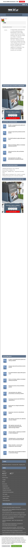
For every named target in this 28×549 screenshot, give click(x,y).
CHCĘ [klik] (22, 1)
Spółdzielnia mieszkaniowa (8, 492)
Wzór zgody (5, 494)
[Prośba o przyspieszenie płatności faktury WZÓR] (5, 362)
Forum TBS (4, 475)
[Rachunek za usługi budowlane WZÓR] (5, 408)
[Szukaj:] (14, 14)
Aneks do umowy (6, 496)
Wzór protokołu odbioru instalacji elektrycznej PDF (16, 145)
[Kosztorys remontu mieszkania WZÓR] (5, 414)
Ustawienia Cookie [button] (6, 546)
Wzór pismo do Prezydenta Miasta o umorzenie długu (17, 452)
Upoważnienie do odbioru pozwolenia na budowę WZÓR (15, 158)
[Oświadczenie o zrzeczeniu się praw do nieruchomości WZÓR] (5, 441)
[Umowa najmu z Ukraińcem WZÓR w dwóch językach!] (5, 434)
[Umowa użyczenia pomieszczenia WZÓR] (5, 368)
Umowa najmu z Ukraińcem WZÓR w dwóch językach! (17, 432)
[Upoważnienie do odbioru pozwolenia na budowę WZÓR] (5, 395)
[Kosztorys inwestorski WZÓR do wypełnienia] (5, 401)
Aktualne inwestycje (4, 473)
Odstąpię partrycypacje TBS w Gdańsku (10, 168)
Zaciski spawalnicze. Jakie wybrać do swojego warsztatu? (13, 512)
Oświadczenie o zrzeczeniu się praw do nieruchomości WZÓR (16, 439)
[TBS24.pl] (14, 9)
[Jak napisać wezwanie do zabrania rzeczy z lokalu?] (5, 421)
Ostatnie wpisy (7, 356)
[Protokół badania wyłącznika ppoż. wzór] (5, 375)
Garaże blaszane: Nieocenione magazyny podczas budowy (14, 534)
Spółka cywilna (5, 498)
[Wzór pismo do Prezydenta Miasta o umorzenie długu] (5, 454)
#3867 (24, 27)
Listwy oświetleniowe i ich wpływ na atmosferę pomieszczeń (14, 532)
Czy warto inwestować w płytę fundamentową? (11, 507)
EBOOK (3, 481)
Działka (4, 479)
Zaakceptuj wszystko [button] (16, 546)
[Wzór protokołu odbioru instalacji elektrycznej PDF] (5, 381)
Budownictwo (5, 486)
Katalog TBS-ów (12, 473)
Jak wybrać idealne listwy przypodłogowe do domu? (12, 530)
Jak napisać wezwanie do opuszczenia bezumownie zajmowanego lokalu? (15, 426)
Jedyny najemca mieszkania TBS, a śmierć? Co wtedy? (13, 174)
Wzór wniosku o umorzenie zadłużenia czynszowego (15, 445)
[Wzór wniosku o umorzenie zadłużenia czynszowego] (5, 447)
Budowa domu (5, 477)
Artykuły (3, 471)
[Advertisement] (14, 69)
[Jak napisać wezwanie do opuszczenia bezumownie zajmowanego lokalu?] (5, 427)
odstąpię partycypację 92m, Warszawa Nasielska (12, 175)
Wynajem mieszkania (7, 490)
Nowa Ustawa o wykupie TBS (8, 170)
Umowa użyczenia (6, 500)
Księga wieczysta (6, 488)
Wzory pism (4, 483)
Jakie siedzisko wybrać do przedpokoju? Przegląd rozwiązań (14, 514)
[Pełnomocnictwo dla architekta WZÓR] (5, 388)
